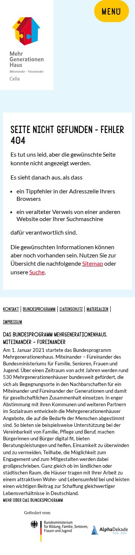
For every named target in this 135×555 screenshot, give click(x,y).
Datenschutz (71, 309)
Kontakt (11, 309)
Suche (37, 271)
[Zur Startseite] (27, 45)
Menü (112, 10)
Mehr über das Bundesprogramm (33, 500)
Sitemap (92, 263)
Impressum (12, 322)
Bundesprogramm (39, 309)
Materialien (97, 309)
